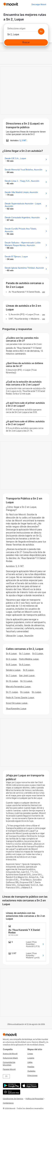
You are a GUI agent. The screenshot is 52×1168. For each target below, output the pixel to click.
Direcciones (32, 1075)
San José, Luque (27, 675)
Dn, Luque (24, 692)
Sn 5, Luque (11, 659)
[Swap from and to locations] (41, 31)
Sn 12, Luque (26, 681)
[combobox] (26, 29)
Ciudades (31, 1071)
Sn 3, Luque (37, 653)
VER (43, 292)
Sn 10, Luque (12, 681)
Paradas (30, 1067)
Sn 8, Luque (11, 664)
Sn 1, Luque (24, 653)
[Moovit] (10, 4)
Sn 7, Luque (11, 675)
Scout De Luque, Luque (16, 703)
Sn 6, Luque (24, 664)
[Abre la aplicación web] (11, 1092)
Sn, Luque (36, 692)
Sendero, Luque (13, 670)
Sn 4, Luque (11, 653)
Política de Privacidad (34, 1099)
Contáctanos (8, 1103)
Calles (29, 1062)
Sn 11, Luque (12, 692)
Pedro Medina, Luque (29, 659)
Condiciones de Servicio (13, 1099)
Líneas (30, 1054)
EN (6, 1076)
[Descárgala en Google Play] (11, 1085)
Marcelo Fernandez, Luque (18, 686)
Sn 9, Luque (28, 670)
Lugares (30, 1058)
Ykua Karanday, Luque (16, 708)
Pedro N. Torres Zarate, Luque (20, 697)
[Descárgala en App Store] (29, 1085)
